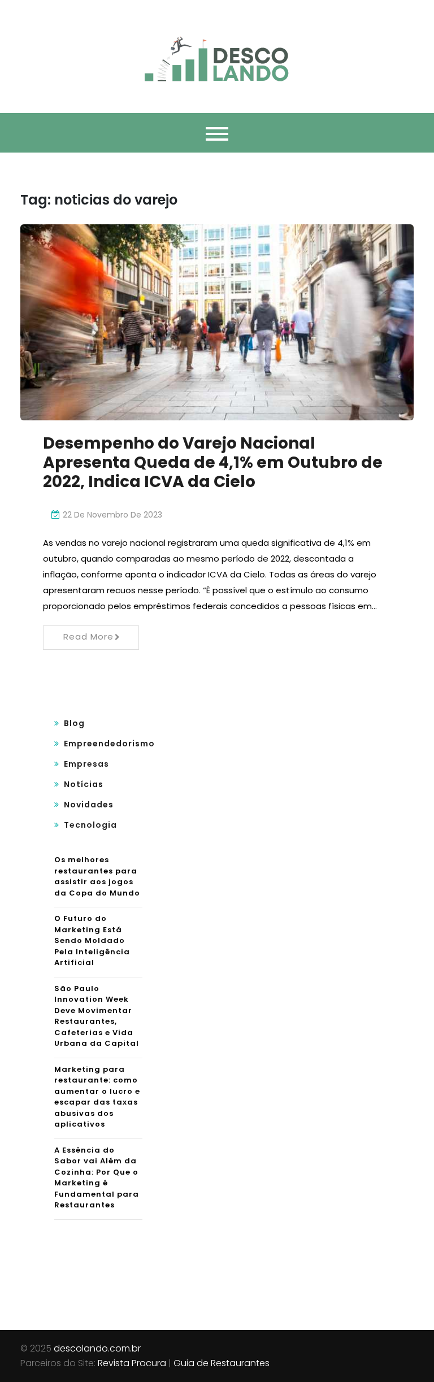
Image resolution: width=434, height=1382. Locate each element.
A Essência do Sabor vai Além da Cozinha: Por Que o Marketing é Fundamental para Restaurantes (96, 1178)
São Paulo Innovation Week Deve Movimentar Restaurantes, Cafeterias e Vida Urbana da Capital (96, 1016)
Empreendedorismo (109, 743)
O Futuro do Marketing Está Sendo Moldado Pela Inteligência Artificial (92, 940)
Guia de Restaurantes (221, 1363)
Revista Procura (132, 1363)
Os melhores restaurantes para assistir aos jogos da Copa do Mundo (97, 876)
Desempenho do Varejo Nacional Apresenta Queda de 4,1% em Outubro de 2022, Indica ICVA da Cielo (213, 462)
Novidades (89, 804)
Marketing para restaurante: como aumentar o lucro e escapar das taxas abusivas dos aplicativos (97, 1097)
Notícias (83, 784)
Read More (88, 636)
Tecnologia (90, 825)
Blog (74, 723)
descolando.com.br (97, 1348)
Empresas (86, 764)
